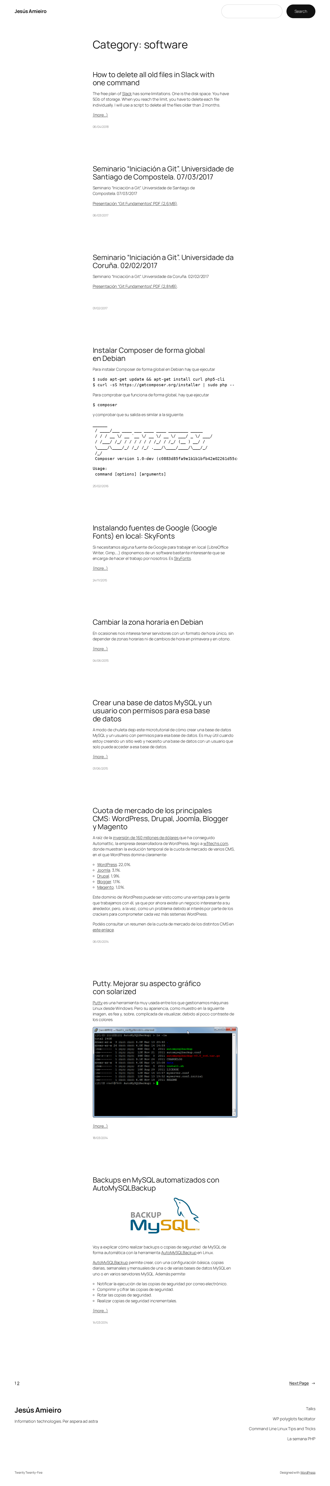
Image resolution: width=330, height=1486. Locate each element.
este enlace (103, 929)
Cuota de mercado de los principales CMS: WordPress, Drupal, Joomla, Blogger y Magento (161, 818)
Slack (127, 93)
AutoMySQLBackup (179, 1252)
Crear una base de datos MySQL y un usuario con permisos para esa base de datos (152, 710)
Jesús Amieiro (31, 11)
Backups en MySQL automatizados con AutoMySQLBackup (156, 1184)
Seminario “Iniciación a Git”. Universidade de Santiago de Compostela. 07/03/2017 (163, 173)
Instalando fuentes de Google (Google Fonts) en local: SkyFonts (155, 532)
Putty (98, 1002)
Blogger (104, 881)
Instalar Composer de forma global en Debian (149, 354)
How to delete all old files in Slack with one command (153, 78)
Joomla (103, 870)
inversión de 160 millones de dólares (146, 837)
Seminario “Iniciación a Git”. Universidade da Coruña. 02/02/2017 (163, 261)
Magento (105, 887)
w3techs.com (215, 843)
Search (301, 11)
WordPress (107, 864)
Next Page (302, 1383)
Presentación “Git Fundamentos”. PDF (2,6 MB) (135, 203)
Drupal (103, 876)
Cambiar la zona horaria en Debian (148, 622)
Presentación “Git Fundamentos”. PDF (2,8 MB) (135, 286)
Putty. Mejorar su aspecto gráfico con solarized (147, 987)
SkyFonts (182, 558)
